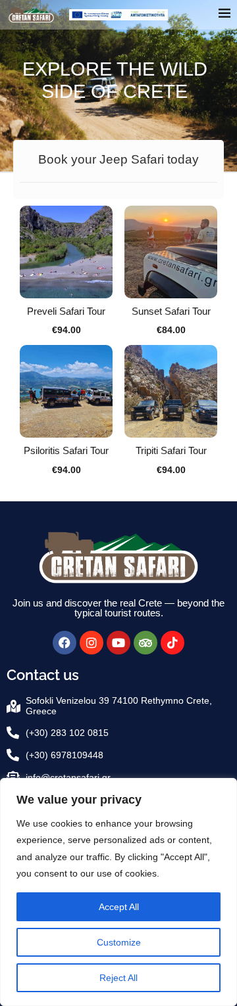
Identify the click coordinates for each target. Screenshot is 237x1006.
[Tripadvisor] (145, 642)
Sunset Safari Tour (171, 311)
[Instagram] (91, 642)
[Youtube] (118, 642)
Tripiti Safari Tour (171, 450)
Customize (119, 942)
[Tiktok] (172, 642)
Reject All (118, 977)
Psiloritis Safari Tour (66, 450)
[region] (118, 892)
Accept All (119, 907)
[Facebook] (64, 642)
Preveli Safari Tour (66, 311)
